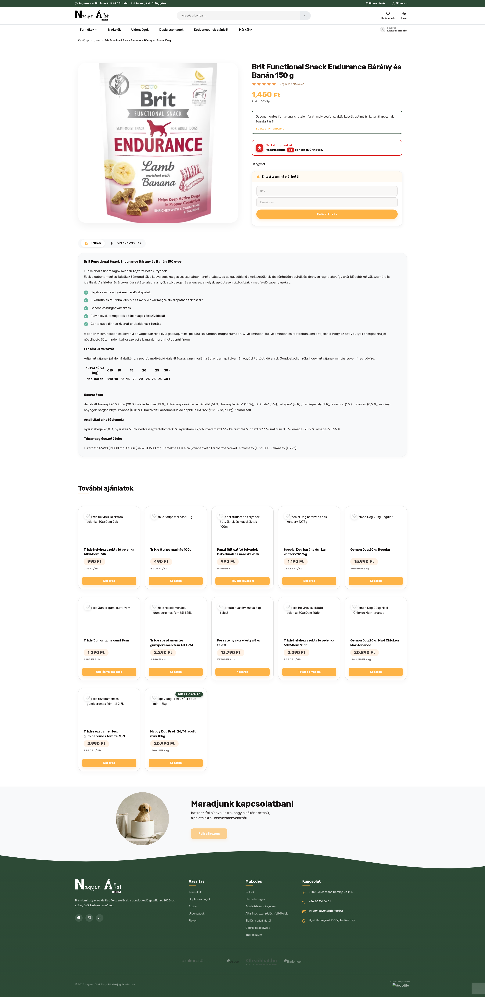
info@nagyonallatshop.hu (326, 910)
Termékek (87, 29)
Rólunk (250, 892)
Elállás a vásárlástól (258, 920)
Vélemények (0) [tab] (126, 243)
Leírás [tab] (93, 243)
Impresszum (254, 935)
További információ (270, 128)
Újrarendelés (377, 3)
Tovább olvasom (242, 580)
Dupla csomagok (171, 29)
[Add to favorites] (88, 516)
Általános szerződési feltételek (267, 913)
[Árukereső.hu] (193, 962)
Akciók (193, 906)
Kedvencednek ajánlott (211, 29)
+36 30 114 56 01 (320, 901)
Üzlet (97, 40)
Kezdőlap (83, 40)
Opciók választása (109, 672)
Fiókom (400, 3)
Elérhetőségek (255, 899)
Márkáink (245, 29)
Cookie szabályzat (258, 927)
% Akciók (114, 29)
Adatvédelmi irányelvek (261, 906)
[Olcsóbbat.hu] (261, 962)
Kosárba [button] (109, 580)
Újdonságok (140, 29)
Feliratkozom (209, 833)
